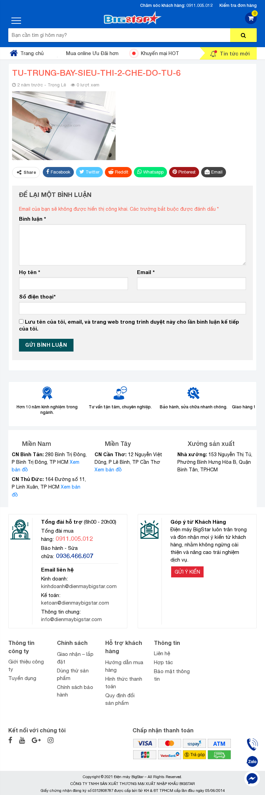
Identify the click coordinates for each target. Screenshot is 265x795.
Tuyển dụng (22, 678)
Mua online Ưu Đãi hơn (92, 53)
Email (146, 272)
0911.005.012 (199, 5)
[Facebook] (252, 778)
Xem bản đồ (108, 469)
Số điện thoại (37, 296)
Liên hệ (162, 653)
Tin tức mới (235, 53)
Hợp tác (163, 662)
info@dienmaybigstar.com (71, 619)
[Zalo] (252, 761)
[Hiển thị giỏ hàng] (251, 22)
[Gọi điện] (252, 744)
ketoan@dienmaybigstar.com (75, 603)
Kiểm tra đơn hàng (238, 5)
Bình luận (32, 219)
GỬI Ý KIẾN (187, 572)
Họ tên (29, 272)
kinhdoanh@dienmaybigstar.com (79, 586)
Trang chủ (31, 53)
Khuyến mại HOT (160, 53)
